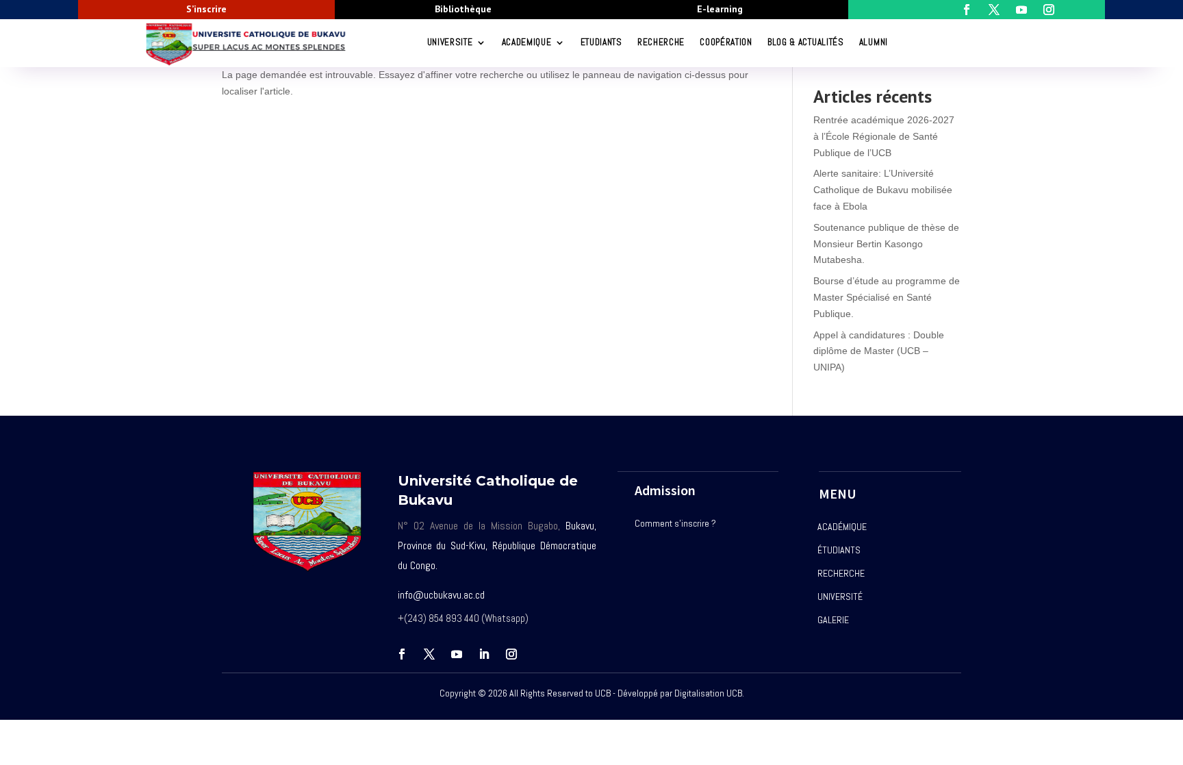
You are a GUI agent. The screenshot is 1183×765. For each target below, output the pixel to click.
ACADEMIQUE (527, 42)
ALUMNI (873, 42)
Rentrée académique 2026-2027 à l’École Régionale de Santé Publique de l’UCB (883, 136)
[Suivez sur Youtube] (457, 654)
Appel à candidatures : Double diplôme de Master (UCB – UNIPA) (878, 351)
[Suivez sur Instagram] (511, 654)
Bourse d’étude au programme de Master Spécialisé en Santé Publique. (886, 297)
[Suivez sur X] (429, 654)
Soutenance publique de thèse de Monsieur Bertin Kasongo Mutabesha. (886, 244)
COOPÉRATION (726, 42)
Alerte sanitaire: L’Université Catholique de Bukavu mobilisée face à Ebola (882, 190)
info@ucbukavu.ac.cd (441, 595)
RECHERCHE (661, 42)
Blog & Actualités (805, 42)
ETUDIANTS (601, 42)
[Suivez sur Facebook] (402, 654)
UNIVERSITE (450, 42)
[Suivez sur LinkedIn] (484, 654)
